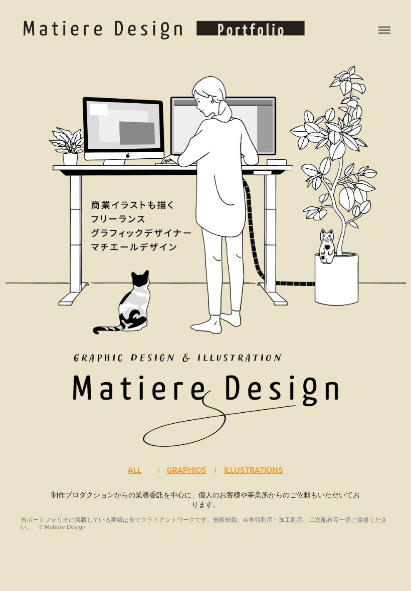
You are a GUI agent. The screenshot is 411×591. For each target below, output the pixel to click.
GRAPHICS (187, 470)
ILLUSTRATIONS (253, 470)
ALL (134, 470)
